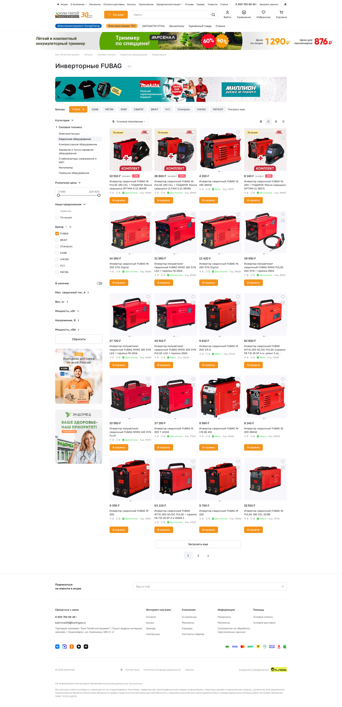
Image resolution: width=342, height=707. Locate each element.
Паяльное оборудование (74, 172)
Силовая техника (70, 127)
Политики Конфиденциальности (162, 669)
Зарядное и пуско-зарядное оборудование (76, 151)
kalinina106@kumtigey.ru (70, 622)
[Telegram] (64, 646)
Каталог (151, 616)
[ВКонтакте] (57, 646)
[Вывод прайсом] (283, 121)
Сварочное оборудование (75, 138)
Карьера (187, 628)
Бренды (151, 628)
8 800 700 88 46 (246, 4)
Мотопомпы (66, 167)
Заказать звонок (268, 4)
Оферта (189, 669)
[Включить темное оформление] (285, 4)
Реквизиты (224, 616)
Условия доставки (264, 622)
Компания (188, 609)
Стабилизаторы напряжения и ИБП (78, 160)
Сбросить (79, 339)
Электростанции (69, 133)
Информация (226, 609)
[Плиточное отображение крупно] (260, 121)
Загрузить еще (198, 544)
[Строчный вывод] (275, 121)
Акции (150, 622)
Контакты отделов (193, 634)
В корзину (119, 200)
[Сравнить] (148, 138)
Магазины (188, 622)
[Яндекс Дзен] (79, 646)
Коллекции (153, 634)
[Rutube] (86, 646)
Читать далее (69, 695)
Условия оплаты (263, 616)
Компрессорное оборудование (78, 144)
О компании (189, 616)
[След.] (208, 555)
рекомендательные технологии (124, 683)
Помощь (258, 609)
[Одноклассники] (72, 646)
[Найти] (213, 15)
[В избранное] (148, 132)
